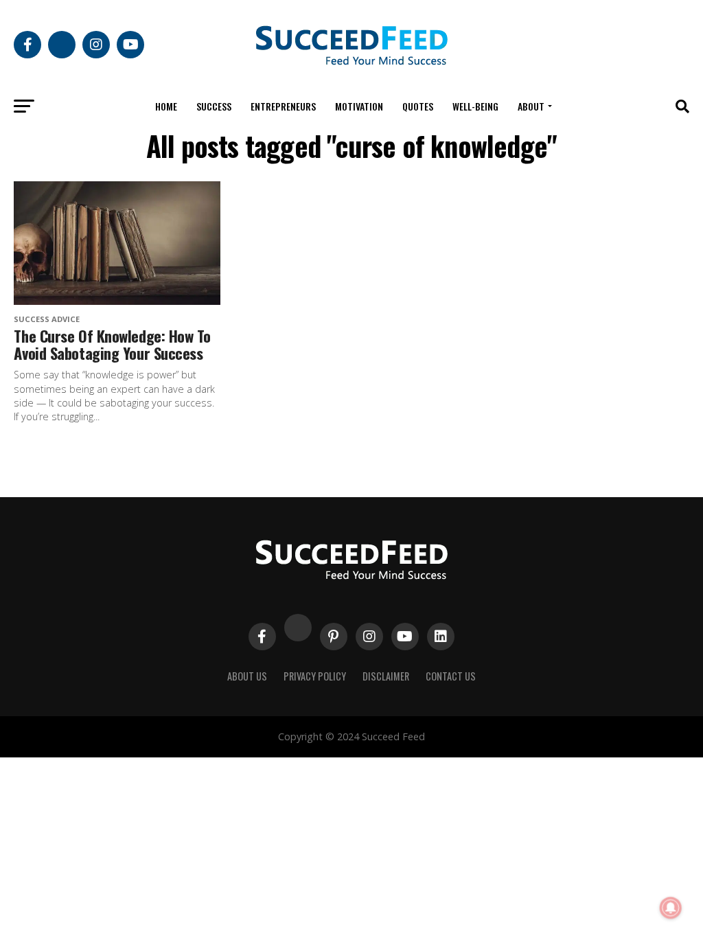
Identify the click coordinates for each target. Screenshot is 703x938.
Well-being (475, 106)
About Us (247, 676)
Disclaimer (385, 676)
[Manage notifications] (671, 908)
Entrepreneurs (283, 106)
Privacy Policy (315, 676)
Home (166, 106)
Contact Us (451, 676)
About (531, 106)
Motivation (359, 106)
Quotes (417, 106)
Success (213, 106)
